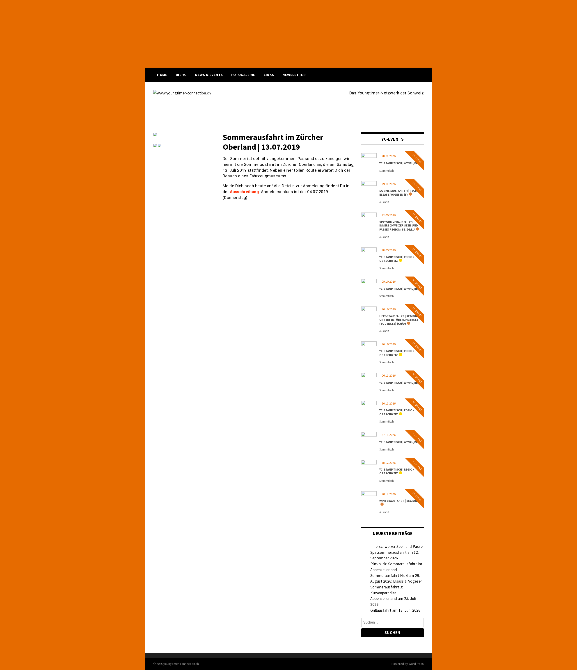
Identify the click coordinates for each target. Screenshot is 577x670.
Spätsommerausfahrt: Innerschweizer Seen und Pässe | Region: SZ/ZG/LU (398, 225)
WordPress (416, 664)
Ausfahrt (384, 202)
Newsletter (294, 74)
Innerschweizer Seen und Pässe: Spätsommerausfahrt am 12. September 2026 (397, 552)
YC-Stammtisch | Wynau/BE (398, 163)
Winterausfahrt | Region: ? (399, 501)
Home (162, 74)
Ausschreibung (244, 191)
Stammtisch (386, 171)
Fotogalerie (243, 74)
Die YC (181, 74)
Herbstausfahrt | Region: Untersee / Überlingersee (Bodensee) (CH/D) (398, 319)
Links (269, 74)
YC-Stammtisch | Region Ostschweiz (396, 259)
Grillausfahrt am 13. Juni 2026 (395, 610)
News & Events (209, 74)
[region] (288, 34)
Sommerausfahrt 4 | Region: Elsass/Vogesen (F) (400, 193)
